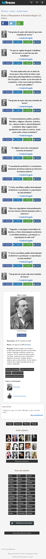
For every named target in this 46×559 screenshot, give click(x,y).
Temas (34, 424)
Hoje (19, 493)
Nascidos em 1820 (17, 373)
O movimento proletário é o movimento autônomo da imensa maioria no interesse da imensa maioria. (25, 169)
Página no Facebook (14, 554)
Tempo (11, 482)
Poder (29, 493)
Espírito (29, 506)
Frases (9, 424)
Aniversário (21, 513)
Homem (29, 476)
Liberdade (12, 496)
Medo (10, 493)
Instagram (30, 554)
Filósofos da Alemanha (12, 369)
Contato (30, 557)
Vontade (29, 513)
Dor (28, 503)
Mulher (20, 486)
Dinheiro (11, 499)
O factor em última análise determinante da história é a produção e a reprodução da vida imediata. (25, 256)
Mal (28, 489)
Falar (19, 506)
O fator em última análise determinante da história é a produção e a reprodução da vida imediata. (24, 190)
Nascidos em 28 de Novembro (14, 376)
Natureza (30, 499)
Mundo (20, 479)
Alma (19, 489)
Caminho (20, 503)
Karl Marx (16, 387)
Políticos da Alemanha (27, 369)
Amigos (11, 479)
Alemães (8, 373)
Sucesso (29, 510)
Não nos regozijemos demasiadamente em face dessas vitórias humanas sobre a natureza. (24, 211)
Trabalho (29, 496)
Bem (28, 479)
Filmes (26, 424)
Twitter (24, 554)
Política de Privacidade (20, 557)
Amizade (11, 489)
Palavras (20, 496)
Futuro (11, 513)
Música (20, 510)
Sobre (36, 554)
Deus (19, 482)
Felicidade (30, 486)
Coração (11, 486)
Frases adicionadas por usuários (22, 533)
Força (19, 499)
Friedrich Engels (26, 38)
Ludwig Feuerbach (19, 396)
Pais (10, 510)
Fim (10, 506)
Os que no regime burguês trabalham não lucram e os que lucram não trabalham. (25, 53)
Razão (11, 503)
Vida (19, 476)
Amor (10, 476)
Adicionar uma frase (24, 523)
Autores (18, 424)
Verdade (29, 482)
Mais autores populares (22, 461)
